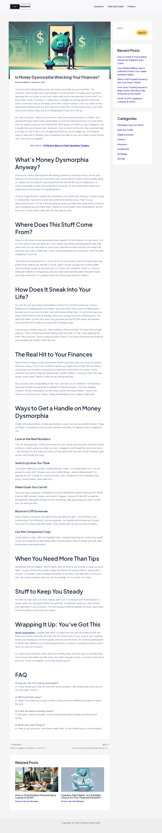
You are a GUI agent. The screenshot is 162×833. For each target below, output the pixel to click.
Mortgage (122, 154)
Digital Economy (125, 134)
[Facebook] (146, 7)
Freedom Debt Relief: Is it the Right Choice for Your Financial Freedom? (81, 796)
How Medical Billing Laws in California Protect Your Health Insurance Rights (131, 71)
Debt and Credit (115, 6)
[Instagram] (141, 7)
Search (120, 28)
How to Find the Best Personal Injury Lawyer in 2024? (35, 796)
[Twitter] (151, 7)
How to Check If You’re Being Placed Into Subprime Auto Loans (132, 60)
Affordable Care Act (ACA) (130, 125)
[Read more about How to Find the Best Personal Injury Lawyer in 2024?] (36, 779)
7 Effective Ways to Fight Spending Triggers (66, 145)
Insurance (98, 6)
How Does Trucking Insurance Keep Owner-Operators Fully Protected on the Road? (132, 90)
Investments (123, 149)
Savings (121, 158)
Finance (131, 6)
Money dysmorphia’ (25, 632)
